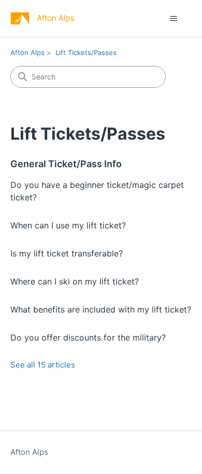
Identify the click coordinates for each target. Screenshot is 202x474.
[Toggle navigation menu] (173, 18)
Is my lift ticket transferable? (66, 253)
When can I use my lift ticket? (68, 225)
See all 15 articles (42, 365)
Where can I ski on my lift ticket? (74, 281)
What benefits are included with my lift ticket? (100, 309)
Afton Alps (27, 52)
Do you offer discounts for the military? (88, 337)
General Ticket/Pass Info (66, 163)
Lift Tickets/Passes (86, 52)
